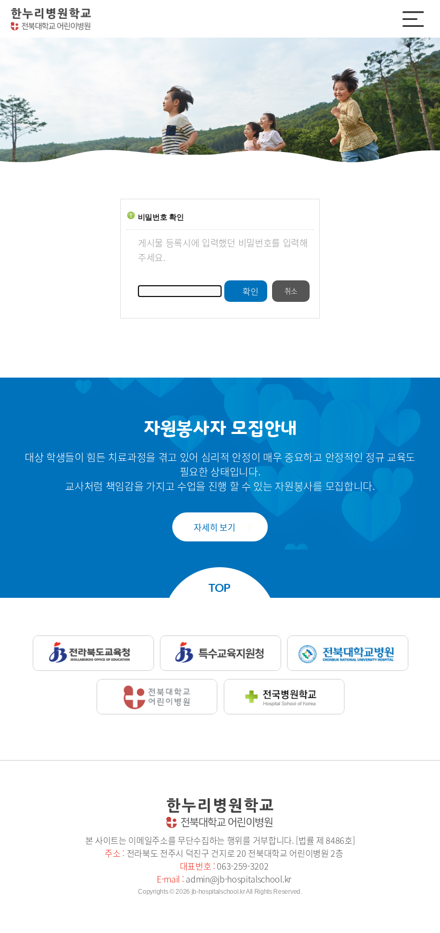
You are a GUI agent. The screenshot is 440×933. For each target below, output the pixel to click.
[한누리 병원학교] (51, 19)
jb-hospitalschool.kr (218, 891)
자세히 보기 (214, 526)
